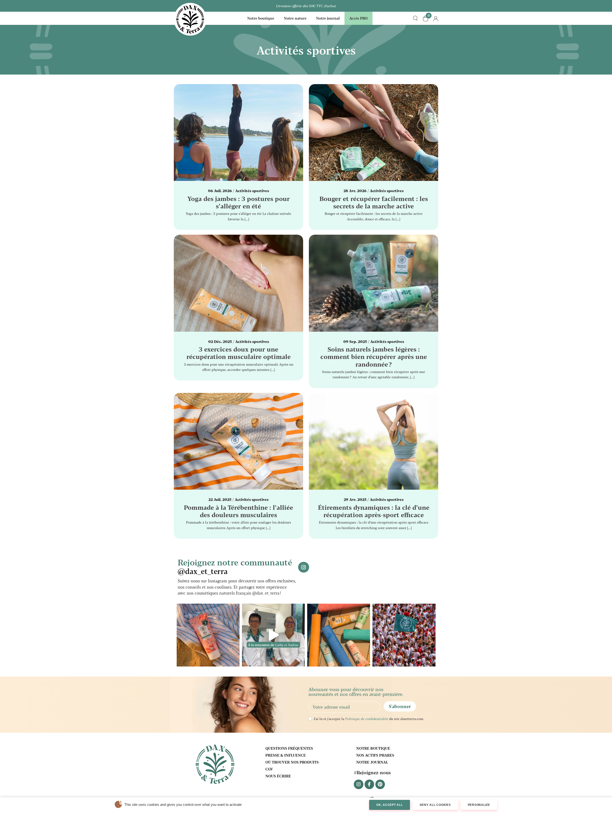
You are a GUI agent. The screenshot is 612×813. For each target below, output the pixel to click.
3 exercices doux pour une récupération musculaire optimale (238, 352)
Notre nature (295, 18)
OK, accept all (389, 805)
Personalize (479, 805)
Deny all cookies (435, 805)
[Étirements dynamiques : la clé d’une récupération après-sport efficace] (373, 441)
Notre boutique (260, 18)
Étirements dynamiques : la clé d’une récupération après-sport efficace (373, 511)
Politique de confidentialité (366, 718)
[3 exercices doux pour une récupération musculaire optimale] (238, 282)
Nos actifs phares (375, 755)
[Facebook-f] (369, 784)
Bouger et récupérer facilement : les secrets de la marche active (373, 202)
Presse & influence (285, 755)
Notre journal (328, 18)
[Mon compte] (435, 18)
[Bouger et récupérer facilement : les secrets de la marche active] (373, 132)
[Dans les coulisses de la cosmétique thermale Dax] (273, 635)
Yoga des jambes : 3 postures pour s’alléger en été (238, 202)
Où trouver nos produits (292, 761)
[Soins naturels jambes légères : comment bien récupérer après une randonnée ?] (373, 282)
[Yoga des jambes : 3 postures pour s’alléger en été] (238, 132)
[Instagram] (358, 784)
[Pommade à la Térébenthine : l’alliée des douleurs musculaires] (238, 441)
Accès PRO (358, 18)
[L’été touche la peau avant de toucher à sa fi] (338, 635)
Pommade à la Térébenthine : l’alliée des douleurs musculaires (238, 511)
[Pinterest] (380, 784)
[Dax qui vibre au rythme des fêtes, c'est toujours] (403, 635)
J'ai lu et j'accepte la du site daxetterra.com (368, 718)
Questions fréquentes (289, 748)
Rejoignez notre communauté (235, 566)
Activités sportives (252, 190)
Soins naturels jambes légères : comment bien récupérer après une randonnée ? (373, 356)
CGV (269, 768)
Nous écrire (278, 775)
